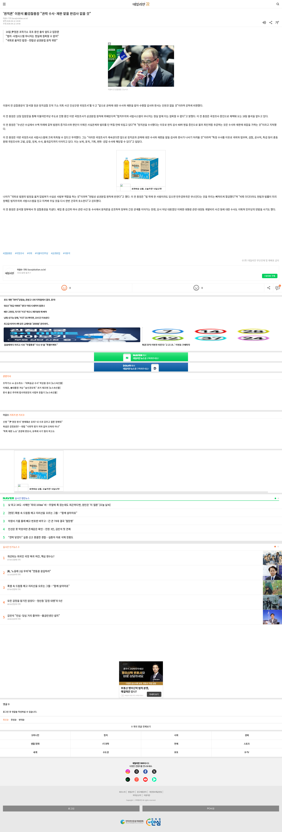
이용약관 (147, 795)
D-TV (247, 752)
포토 (176, 752)
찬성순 (14, 719)
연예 (176, 743)
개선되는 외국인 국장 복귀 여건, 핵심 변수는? (30, 556)
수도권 (106, 752)
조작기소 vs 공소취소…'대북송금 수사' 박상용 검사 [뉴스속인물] (33, 383)
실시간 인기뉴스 (10, 547)
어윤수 (13, 415)
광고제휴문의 (141, 792)
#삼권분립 (55, 253)
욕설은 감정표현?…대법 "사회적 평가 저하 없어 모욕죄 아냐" (31, 426)
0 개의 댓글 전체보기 (141, 726)
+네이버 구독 (269, 276)
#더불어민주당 (41, 253)
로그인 (71, 808)
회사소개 (122, 792)
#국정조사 (19, 253)
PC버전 (210, 808)
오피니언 (35, 735)
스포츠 (247, 743)
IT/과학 (105, 743)
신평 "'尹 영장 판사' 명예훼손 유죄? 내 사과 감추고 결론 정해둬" (33, 421)
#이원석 (66, 253)
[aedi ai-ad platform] (124, 46)
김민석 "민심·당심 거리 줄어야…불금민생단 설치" (33, 615)
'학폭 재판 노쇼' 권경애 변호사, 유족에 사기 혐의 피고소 (29, 431)
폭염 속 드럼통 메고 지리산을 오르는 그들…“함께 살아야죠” (38, 586)
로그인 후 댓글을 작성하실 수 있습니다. (20, 711)
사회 (176, 735)
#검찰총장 (7, 253)
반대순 (22, 719)
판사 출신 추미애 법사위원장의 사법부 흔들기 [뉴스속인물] (30, 392)
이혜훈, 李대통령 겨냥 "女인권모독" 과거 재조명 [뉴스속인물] (32, 387)
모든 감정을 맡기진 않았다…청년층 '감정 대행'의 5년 (34, 601)
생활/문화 (35, 743)
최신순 (6, 719)
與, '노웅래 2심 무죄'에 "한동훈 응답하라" (29, 571)
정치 (106, 735)
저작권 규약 (137, 795)
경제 (247, 735)
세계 (35, 752)
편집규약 (131, 792)
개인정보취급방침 (155, 792)
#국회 (29, 253)
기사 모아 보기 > (24, 272)
